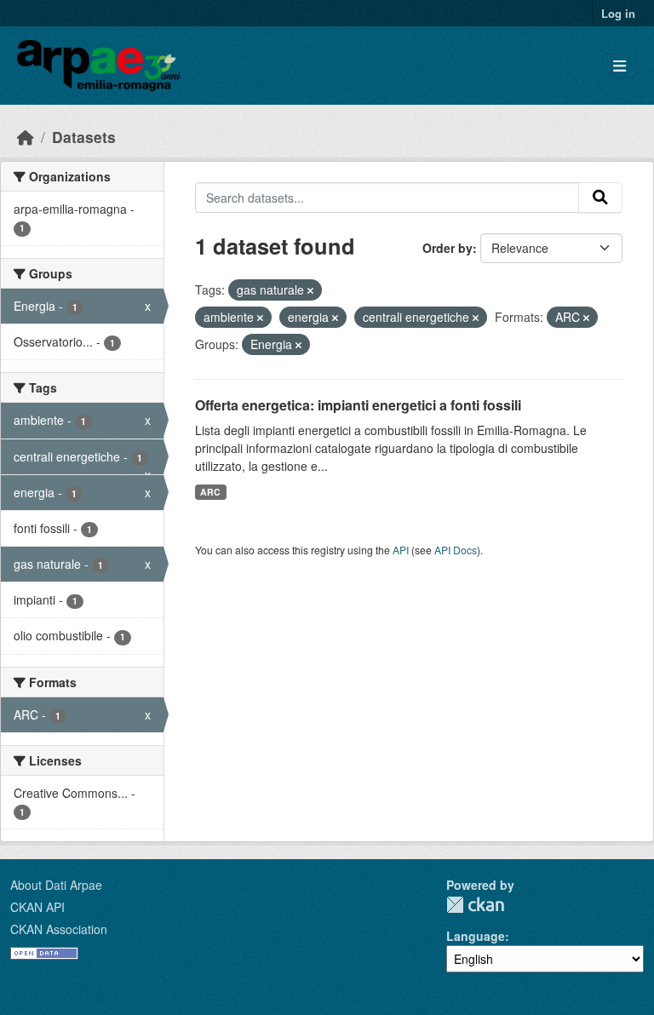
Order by (447, 247)
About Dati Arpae (56, 884)
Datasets (84, 136)
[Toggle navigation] (619, 66)
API (401, 549)
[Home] (25, 136)
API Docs (455, 549)
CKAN (475, 905)
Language (475, 935)
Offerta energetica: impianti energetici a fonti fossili (358, 405)
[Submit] (600, 197)
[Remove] (310, 290)
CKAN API (37, 906)
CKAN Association (58, 929)
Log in (618, 13)
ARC (210, 491)
